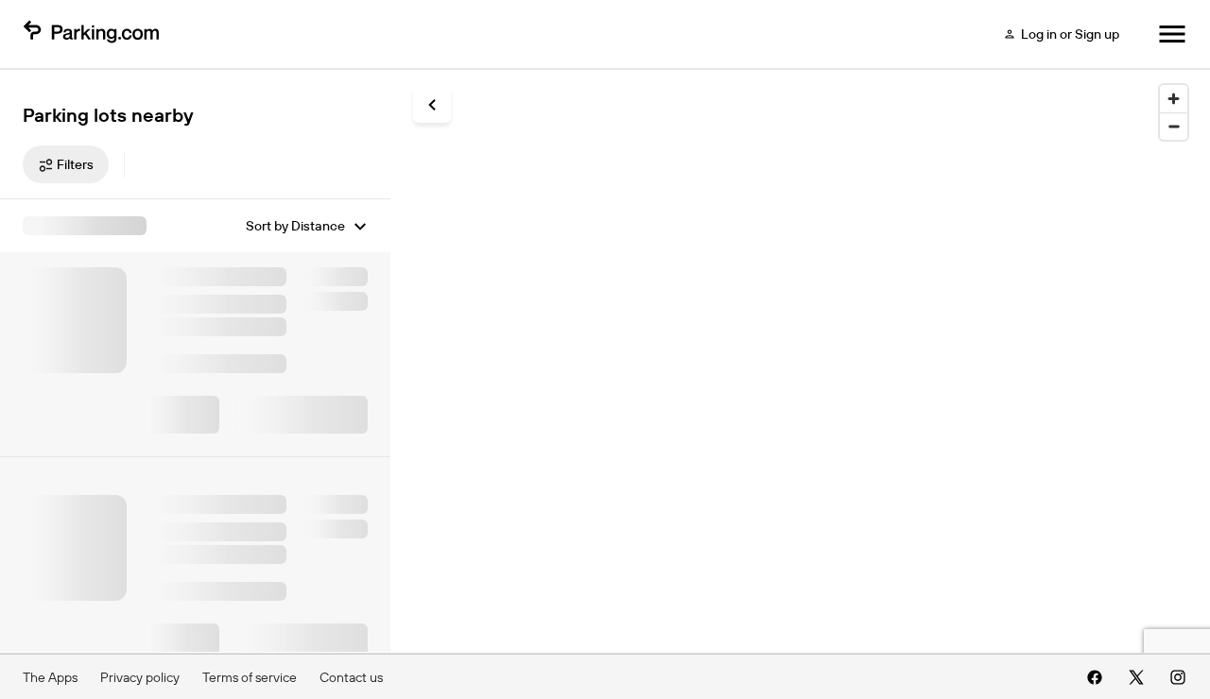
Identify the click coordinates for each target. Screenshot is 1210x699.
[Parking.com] (91, 34)
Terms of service (249, 677)
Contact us (351, 677)
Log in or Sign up (1070, 34)
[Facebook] (1094, 677)
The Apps (50, 677)
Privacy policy (140, 677)
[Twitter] (1136, 677)
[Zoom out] (1173, 126)
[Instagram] (1177, 677)
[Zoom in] (1173, 98)
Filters (75, 164)
